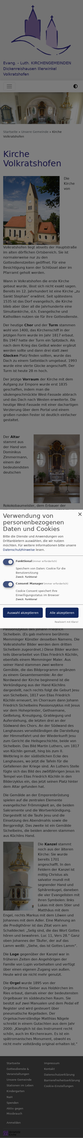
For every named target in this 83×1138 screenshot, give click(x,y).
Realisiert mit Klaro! (66, 621)
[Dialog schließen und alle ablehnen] (80, 512)
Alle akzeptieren (62, 612)
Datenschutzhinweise (19, 549)
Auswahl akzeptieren (23, 612)
